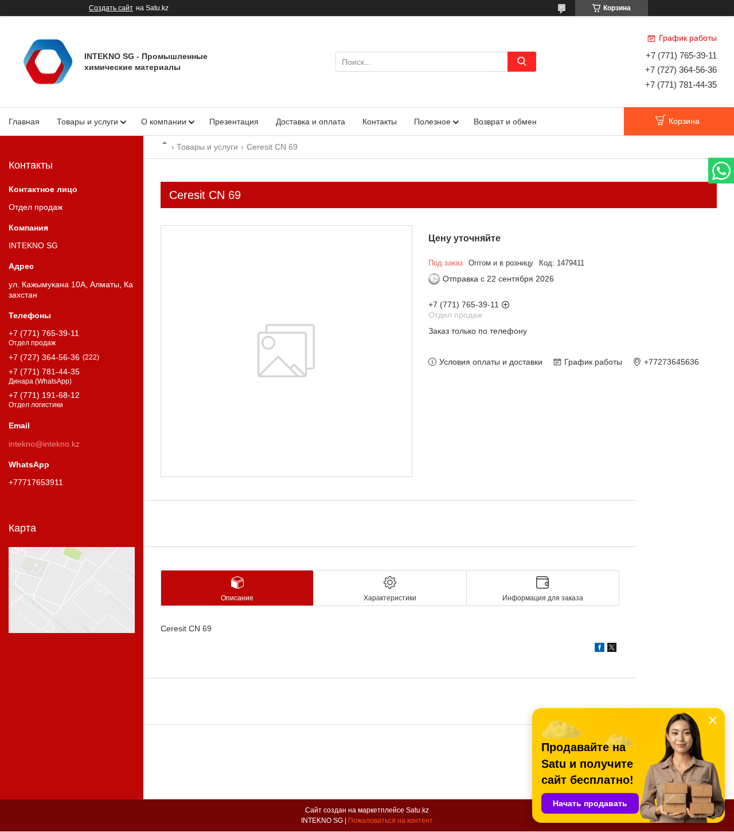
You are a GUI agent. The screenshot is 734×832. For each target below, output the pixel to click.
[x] (611, 649)
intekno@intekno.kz (44, 443)
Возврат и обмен (505, 121)
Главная (24, 121)
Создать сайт (111, 8)
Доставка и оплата (310, 121)
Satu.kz (417, 810)
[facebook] (599, 649)
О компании (163, 121)
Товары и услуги (87, 121)
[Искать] (521, 62)
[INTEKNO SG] (48, 60)
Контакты (379, 121)
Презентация (234, 121)
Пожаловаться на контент (390, 821)
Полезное (432, 121)
